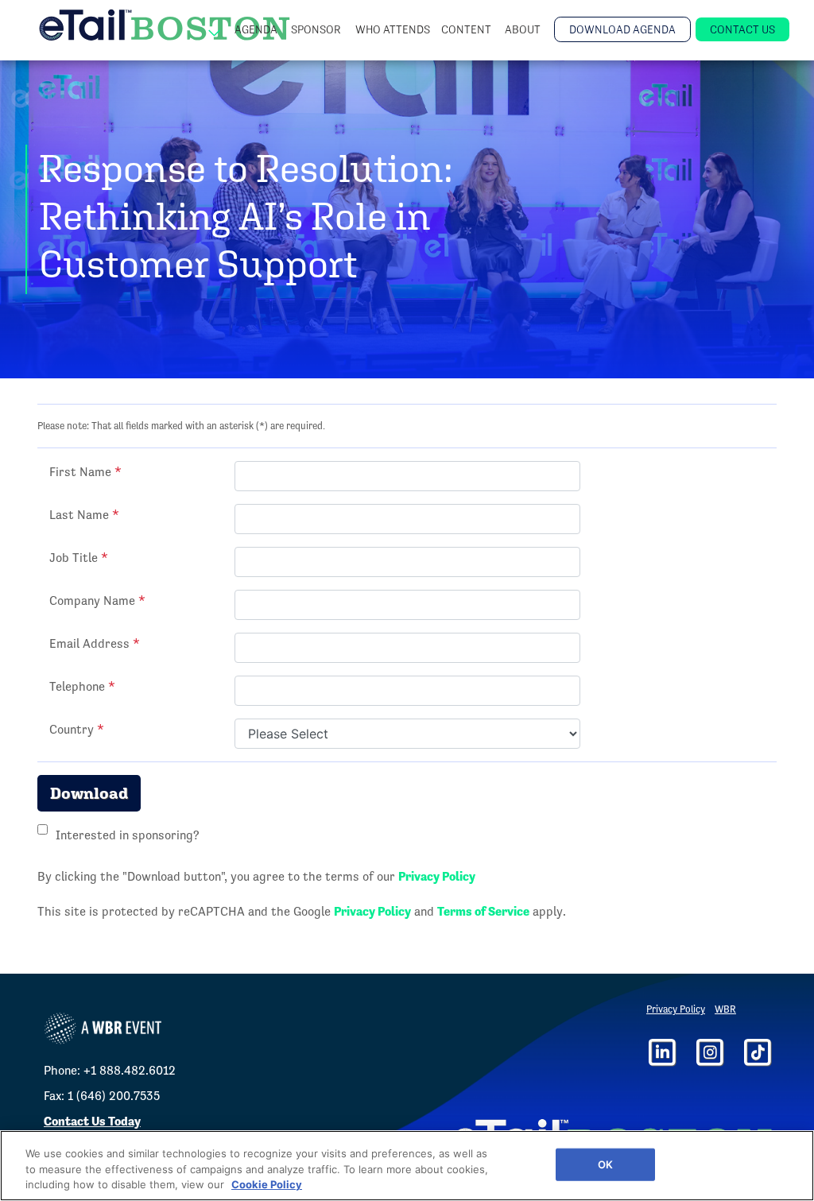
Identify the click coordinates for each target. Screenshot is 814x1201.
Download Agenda (622, 29)
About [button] (524, 29)
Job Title (78, 557)
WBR (725, 1009)
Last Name (84, 514)
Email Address (94, 643)
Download (89, 793)
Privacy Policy (436, 876)
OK (605, 1163)
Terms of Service (483, 911)
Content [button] (467, 29)
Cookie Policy (266, 1184)
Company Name (97, 600)
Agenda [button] (257, 29)
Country (76, 729)
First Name (85, 471)
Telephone (82, 686)
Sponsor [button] (317, 29)
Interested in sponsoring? (128, 835)
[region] (407, 1165)
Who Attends (392, 29)
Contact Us (742, 29)
